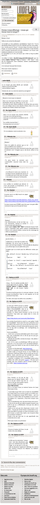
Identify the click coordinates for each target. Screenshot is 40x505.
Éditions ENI (7, 488)
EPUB (15, 73)
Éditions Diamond (8, 484)
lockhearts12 (10, 34)
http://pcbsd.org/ (27, 348)
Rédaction (35, 1)
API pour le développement (31, 495)
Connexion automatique (9, 17)
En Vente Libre (8, 490)
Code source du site (29, 497)
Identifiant (4, 9)
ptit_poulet (12, 128)
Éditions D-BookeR (9, 483)
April (5, 481)
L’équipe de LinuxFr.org (30, 483)
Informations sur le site (30, 484)
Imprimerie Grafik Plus (10, 499)
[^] (3, 94)
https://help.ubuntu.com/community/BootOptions (21, 318)
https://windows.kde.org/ (20, 363)
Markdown (7, 73)
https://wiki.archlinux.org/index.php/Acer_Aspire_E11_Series (21, 199)
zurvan (11, 191)
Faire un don (27, 481)
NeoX (8, 82)
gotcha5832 (13, 156)
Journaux (14, 1)
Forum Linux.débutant (10, 30)
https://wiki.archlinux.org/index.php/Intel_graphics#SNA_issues (22, 201)
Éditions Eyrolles (8, 486)
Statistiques (27, 493)
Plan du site (27, 499)
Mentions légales (28, 479)
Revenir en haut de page (7, 470)
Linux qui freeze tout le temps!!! (15, 31)
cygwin (27, 360)
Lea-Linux (6, 495)
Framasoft (6, 492)
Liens (21, 1)
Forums (27, 1)
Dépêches (6, 1)
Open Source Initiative (10, 497)
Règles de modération (29, 492)
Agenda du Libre (8, 479)
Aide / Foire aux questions (31, 486)
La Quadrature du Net (9, 493)
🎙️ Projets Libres (17, 3)
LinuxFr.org (27, 14)
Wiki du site (27, 490)
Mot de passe (5, 13)
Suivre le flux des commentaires (14, 462)
